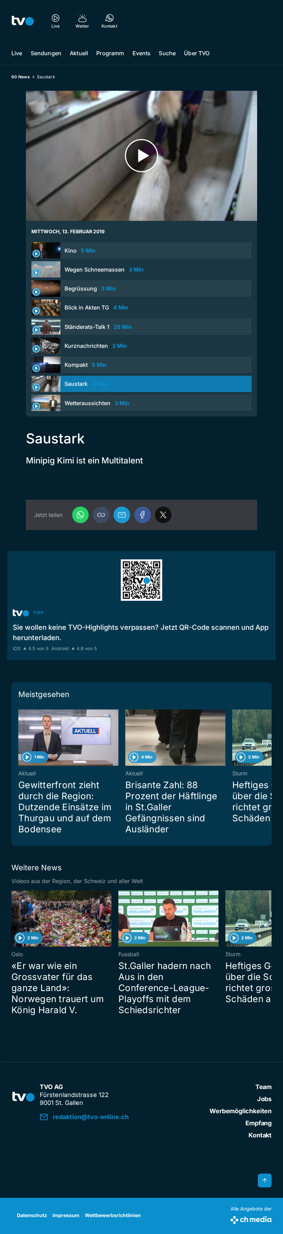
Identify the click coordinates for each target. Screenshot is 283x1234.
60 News (20, 76)
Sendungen (46, 53)
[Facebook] (142, 515)
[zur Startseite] (23, 20)
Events (142, 53)
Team (263, 1086)
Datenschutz (32, 1215)
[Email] (122, 515)
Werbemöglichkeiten (240, 1111)
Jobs (264, 1099)
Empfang (258, 1123)
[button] (101, 515)
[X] (163, 515)
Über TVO (196, 53)
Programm (110, 53)
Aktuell (79, 53)
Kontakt (260, 1135)
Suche (167, 53)
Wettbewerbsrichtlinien (113, 1215)
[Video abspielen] (141, 156)
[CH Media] (251, 1218)
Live (16, 53)
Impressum (65, 1215)
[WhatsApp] (80, 515)
